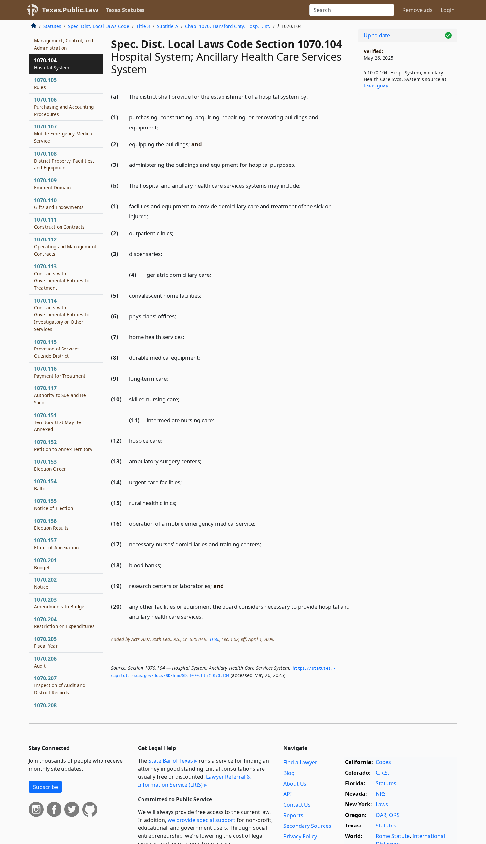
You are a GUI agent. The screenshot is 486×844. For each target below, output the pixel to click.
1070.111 (59, 223)
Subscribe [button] (45, 786)
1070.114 (62, 314)
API (287, 794)
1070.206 (45, 662)
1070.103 (63, 40)
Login (448, 10)
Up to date (377, 35)
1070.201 (45, 563)
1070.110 (59, 203)
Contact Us (297, 804)
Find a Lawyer (300, 762)
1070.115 (57, 348)
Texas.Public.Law (70, 9)
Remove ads (417, 10)
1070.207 (59, 685)
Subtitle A (167, 26)
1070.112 (65, 246)
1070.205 (46, 642)
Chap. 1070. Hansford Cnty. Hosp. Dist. (227, 26)
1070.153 (50, 465)
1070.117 (60, 395)
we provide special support (201, 820)
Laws (382, 804)
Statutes (52, 26)
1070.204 (64, 623)
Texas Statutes (125, 10)
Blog (289, 773)
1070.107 (64, 133)
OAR (381, 815)
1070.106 (64, 107)
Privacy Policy (300, 836)
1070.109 (52, 184)
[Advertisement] (407, 203)
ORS (394, 815)
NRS (381, 793)
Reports (293, 815)
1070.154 (45, 485)
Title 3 (143, 26)
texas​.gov (374, 85)
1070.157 (56, 544)
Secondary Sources (307, 825)
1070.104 (51, 64)
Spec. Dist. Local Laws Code (98, 26)
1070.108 (64, 160)
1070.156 (51, 524)
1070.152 (63, 446)
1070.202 (45, 583)
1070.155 (53, 505)
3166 (213, 639)
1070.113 (62, 277)
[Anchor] (311, 96)
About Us (294, 783)
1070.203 (60, 603)
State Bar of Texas (170, 760)
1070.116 (59, 372)
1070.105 (45, 84)
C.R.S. (382, 772)
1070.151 (57, 422)
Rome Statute (393, 836)
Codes (383, 762)
